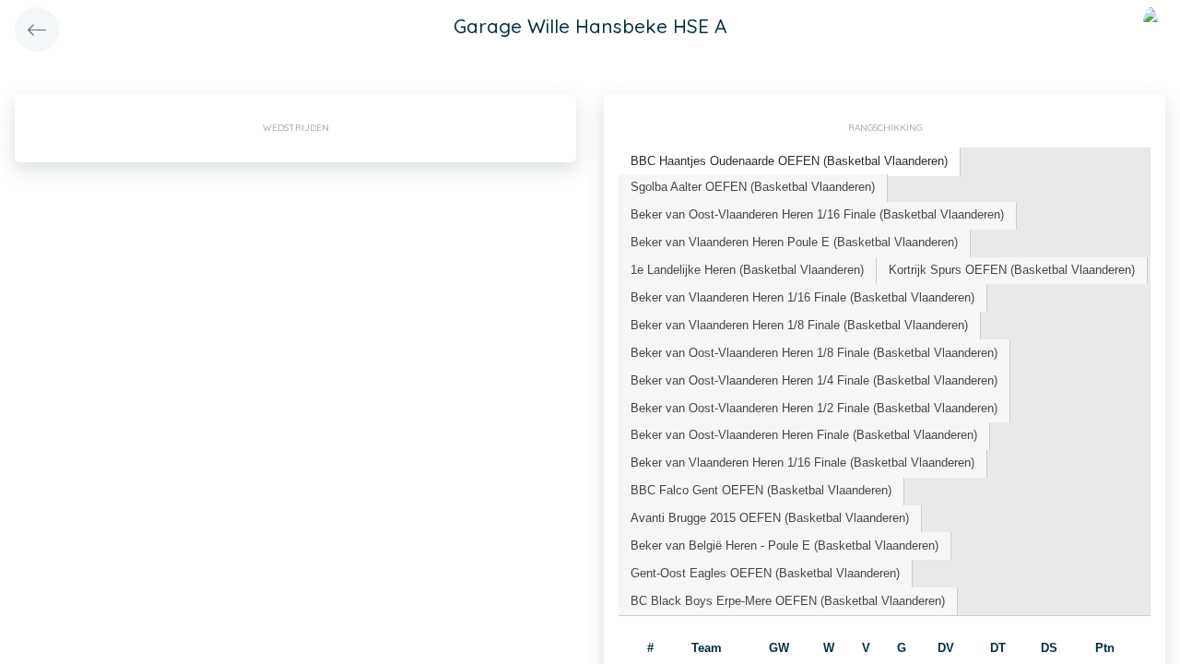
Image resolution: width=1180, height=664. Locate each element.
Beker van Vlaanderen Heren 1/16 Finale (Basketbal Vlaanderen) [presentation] (802, 297)
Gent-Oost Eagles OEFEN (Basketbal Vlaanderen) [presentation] (765, 573)
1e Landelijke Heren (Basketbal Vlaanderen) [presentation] (747, 270)
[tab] (790, 162)
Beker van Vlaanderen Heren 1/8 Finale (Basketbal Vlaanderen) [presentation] (799, 325)
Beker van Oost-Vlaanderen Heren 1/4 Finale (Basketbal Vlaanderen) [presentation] (814, 380)
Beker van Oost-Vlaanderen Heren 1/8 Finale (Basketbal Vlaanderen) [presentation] (814, 353)
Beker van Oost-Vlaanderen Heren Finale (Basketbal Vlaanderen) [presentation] (804, 435)
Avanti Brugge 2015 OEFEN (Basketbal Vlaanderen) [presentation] (770, 518)
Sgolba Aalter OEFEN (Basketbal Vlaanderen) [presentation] (753, 187)
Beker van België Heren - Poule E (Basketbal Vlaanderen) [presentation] (784, 545)
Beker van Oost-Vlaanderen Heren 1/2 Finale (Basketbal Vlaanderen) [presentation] (814, 408)
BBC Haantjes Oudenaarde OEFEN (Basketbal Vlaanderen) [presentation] (789, 161)
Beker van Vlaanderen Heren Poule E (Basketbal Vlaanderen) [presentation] (794, 242)
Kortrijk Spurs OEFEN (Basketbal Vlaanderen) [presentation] (1012, 270)
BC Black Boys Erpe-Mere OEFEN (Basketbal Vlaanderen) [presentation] (788, 601)
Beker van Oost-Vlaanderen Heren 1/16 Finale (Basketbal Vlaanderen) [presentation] (817, 214)
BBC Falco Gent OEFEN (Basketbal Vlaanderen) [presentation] (761, 490)
